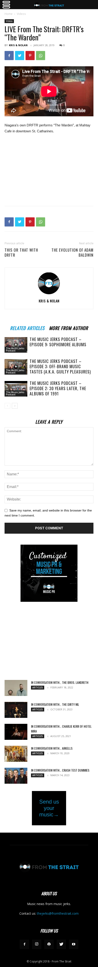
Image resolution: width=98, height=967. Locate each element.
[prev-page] (7, 406)
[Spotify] (49, 944)
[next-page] (15, 406)
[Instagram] (36, 944)
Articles (37, 687)
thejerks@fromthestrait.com (58, 913)
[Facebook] (9, 55)
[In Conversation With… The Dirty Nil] (16, 710)
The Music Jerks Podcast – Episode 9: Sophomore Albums (58, 341)
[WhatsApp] (40, 55)
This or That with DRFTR (21, 253)
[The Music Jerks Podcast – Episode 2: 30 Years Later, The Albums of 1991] (16, 389)
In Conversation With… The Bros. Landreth (59, 682)
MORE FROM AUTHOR (68, 327)
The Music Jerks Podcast (15, 349)
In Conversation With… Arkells (51, 748)
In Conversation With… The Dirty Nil (55, 704)
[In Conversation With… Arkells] (16, 754)
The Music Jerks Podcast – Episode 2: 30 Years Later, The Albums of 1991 (58, 388)
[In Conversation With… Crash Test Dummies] (16, 776)
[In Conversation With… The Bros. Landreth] (16, 688)
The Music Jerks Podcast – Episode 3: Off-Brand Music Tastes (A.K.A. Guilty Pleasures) (60, 366)
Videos (21, 14)
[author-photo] (49, 294)
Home (9, 14)
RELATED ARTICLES (27, 327)
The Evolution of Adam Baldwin (72, 253)
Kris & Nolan (18, 45)
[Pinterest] (30, 55)
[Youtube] (73, 944)
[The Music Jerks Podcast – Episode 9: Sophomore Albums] (16, 345)
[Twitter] (19, 55)
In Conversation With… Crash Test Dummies (60, 770)
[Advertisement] (49, 168)
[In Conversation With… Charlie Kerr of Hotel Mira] (16, 732)
